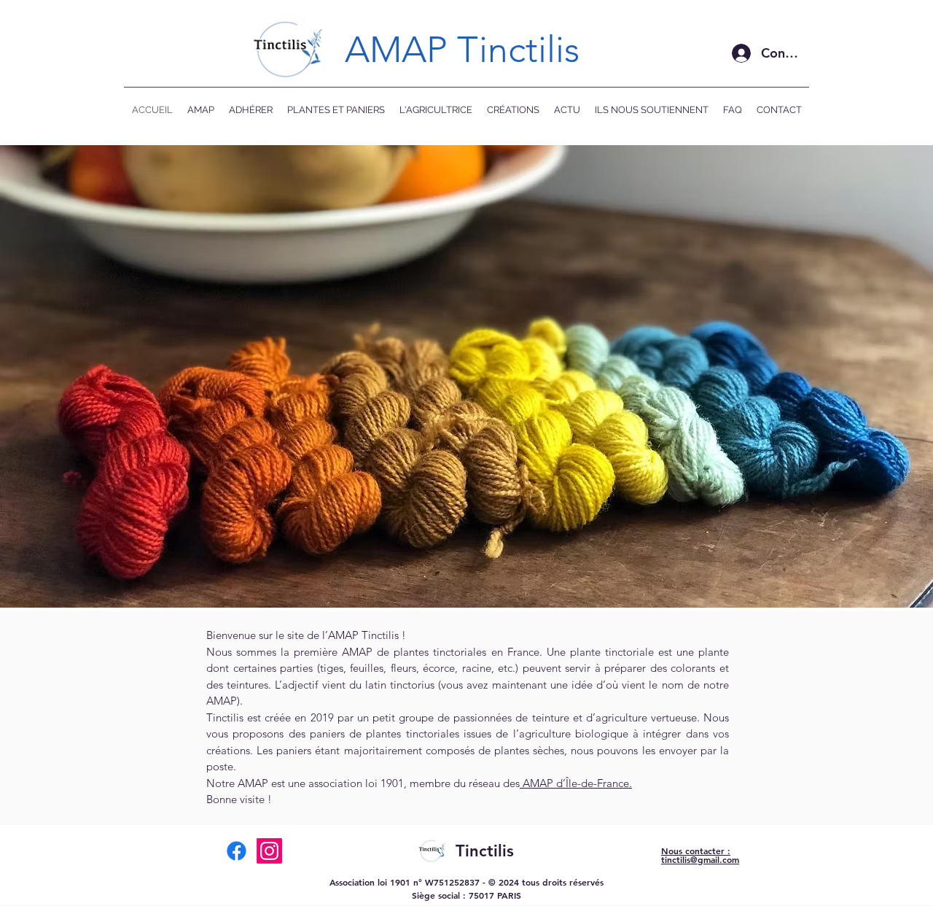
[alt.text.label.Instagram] (269, 851)
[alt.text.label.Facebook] (236, 851)
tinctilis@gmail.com (700, 859)
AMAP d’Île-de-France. (576, 783)
